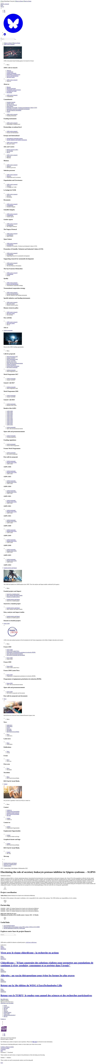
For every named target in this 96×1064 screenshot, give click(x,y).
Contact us (3, 1019)
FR (4, 10)
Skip (2, 1051)
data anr (5, 1016)
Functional (3, 1052)
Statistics (3, 1057)
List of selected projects (9, 925)
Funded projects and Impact (10, 863)
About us (6, 1011)
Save (2, 1062)
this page (34, 1041)
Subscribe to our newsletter (7, 1003)
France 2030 (7, 1013)
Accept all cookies (5, 1048)
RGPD (5, 1005)
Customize (3, 1049)
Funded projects (7, 865)
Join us (2, 6)
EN (4, 11)
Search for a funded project (10, 864)
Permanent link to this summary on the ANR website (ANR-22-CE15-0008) (22, 927)
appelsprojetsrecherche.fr (9, 1015)
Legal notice (6, 1007)
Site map (6, 1008)
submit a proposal (5, 4)
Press (2, 5)
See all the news (4, 999)
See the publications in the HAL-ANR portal (14, 928)
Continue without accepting (7, 1046)
